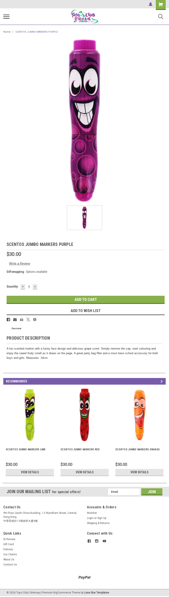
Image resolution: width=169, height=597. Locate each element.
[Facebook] (8, 319)
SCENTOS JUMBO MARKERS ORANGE (137, 449)
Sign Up (101, 518)
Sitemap (35, 592)
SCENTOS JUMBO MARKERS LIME (26, 449)
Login (90, 518)
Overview (16, 328)
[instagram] (96, 541)
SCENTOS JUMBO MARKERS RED (80, 449)
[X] (28, 319)
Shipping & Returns (98, 523)
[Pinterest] (35, 319)
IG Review (9, 539)
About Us (8, 559)
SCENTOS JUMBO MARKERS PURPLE (36, 31)
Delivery (8, 549)
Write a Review (19, 264)
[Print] (21, 319)
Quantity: (12, 286)
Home (7, 31)
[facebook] (89, 541)
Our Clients (10, 554)
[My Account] (150, 4)
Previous (156, 381)
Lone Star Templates (96, 592)
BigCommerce (62, 592)
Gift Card (8, 544)
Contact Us (10, 564)
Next (162, 381)
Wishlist (92, 513)
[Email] (15, 319)
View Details (30, 472)
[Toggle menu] (6, 16)
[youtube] (104, 541)
